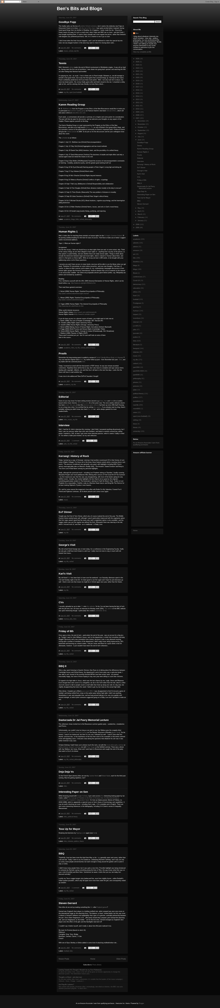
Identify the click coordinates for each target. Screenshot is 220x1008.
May (139, 208)
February (141, 217)
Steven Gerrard (68, 903)
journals (136, 333)
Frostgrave (137, 303)
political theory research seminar (69, 747)
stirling (135, 420)
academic (67, 219)
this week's (97, 407)
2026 (138, 59)
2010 (138, 109)
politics (76, 841)
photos (135, 382)
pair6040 (136, 375)
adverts (136, 243)
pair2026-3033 (138, 371)
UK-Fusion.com (83, 403)
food (134, 295)
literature (136, 344)
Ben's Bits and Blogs (79, 8)
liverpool (136, 348)
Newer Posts (64, 959)
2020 (138, 77)
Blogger (141, 1003)
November (142, 124)
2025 (138, 62)
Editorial (64, 396)
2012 (138, 102)
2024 (138, 65)
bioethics (136, 262)
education (136, 288)
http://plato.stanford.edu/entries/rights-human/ (74, 293)
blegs (135, 265)
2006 (138, 224)
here (81, 359)
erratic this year (70, 405)
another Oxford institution (88, 26)
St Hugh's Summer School (113, 235)
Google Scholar (82, 796)
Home (92, 959)
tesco (135, 424)
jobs (65, 444)
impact (135, 314)
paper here (115, 732)
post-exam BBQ (87, 691)
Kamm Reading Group (72, 104)
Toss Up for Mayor (69, 828)
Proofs (63, 353)
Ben (137, 33)
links (77, 219)
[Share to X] (93, 48)
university (136, 431)
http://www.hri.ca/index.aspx (84, 314)
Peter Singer (91, 747)
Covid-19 (136, 280)
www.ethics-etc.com (78, 113)
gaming (136, 307)
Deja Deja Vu (66, 771)
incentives (136, 318)
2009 (138, 112)
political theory (90, 348)
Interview (64, 425)
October (141, 127)
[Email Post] (85, 48)
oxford (71, 51)
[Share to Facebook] (96, 48)
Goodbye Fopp (67, 22)
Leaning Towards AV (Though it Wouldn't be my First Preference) (80, 970)
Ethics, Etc (89, 127)
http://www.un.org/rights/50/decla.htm (83, 283)
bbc (134, 258)
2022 (138, 71)
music (66, 51)
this (102, 796)
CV (82, 606)
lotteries (70, 841)
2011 (138, 106)
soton (135, 412)
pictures (136, 386)
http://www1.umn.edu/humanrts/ (84, 312)
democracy (137, 284)
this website (91, 606)
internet (136, 322)
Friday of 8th (66, 631)
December (142, 121)
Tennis (62, 63)
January (141, 220)
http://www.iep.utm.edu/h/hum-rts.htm (71, 306)
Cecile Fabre (100, 357)
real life (76, 51)
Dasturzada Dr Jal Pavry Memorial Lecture (84, 720)
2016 (138, 90)
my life (66, 92)
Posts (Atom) (96, 965)
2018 (138, 84)
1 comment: (76, 441)
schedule (65, 138)
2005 (138, 227)
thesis (82, 841)
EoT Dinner (65, 512)
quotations (137, 401)
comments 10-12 (100, 610)
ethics (135, 292)
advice (135, 246)
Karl (69, 578)
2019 (138, 80)
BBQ (61, 853)
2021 (138, 74)
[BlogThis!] (91, 48)
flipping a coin (80, 833)
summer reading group (78, 111)
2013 (138, 99)
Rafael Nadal (106, 776)
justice (135, 337)
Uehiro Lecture (72, 131)
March (140, 214)
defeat (71, 67)
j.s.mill (135, 326)
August (140, 133)
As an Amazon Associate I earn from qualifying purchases (146, 444)
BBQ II (62, 666)
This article (108, 608)
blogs (73, 219)
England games (102, 907)
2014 (138, 96)
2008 (138, 115)
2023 (138, 68)
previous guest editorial (91, 405)
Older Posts (121, 959)
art (134, 254)
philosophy (88, 219)
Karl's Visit (65, 573)
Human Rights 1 (68, 231)
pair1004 (136, 367)
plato (135, 390)
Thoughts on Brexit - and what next (70, 977)
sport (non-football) (75, 92)
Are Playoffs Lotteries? (66, 984)
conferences (137, 277)
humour (66, 619)
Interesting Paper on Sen (73, 791)
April (139, 211)
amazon (136, 250)
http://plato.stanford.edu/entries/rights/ (71, 300)
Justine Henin (93, 776)
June (140, 140)
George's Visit (67, 544)
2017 (138, 87)
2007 (138, 118)
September (142, 130)
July (139, 137)
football (66, 951)
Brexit (135, 273)
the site (90, 409)
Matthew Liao (67, 108)
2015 (138, 93)
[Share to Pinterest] (98, 48)
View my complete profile (142, 52)
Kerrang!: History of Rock (74, 456)
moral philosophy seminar (115, 745)
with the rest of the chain (87, 28)
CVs (61, 602)
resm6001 (136, 408)
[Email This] (89, 48)
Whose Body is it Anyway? (115, 357)
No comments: (77, 48)
